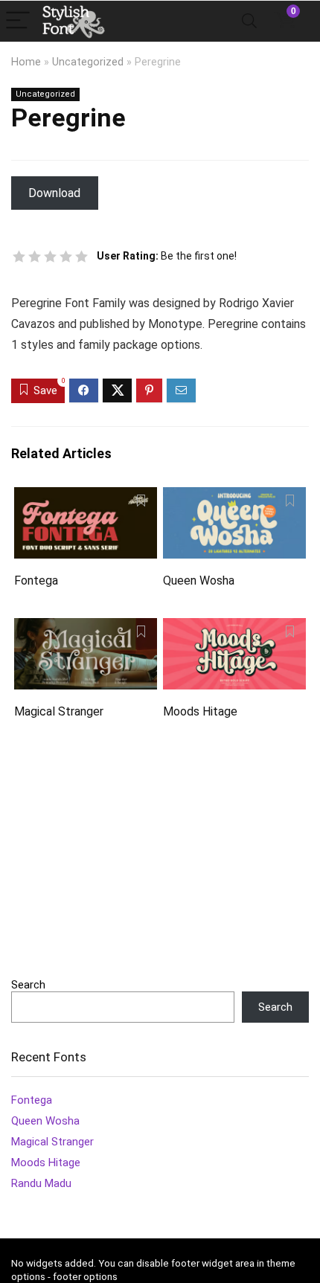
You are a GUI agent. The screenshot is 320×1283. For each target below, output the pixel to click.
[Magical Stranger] (85, 628)
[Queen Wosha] (234, 497)
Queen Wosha (198, 580)
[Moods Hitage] (234, 628)
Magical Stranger (58, 711)
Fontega (36, 580)
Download (54, 193)
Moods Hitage (200, 711)
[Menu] (18, 21)
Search (28, 984)
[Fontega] (85, 497)
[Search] (249, 21)
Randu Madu (41, 1183)
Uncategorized (88, 62)
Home (26, 62)
